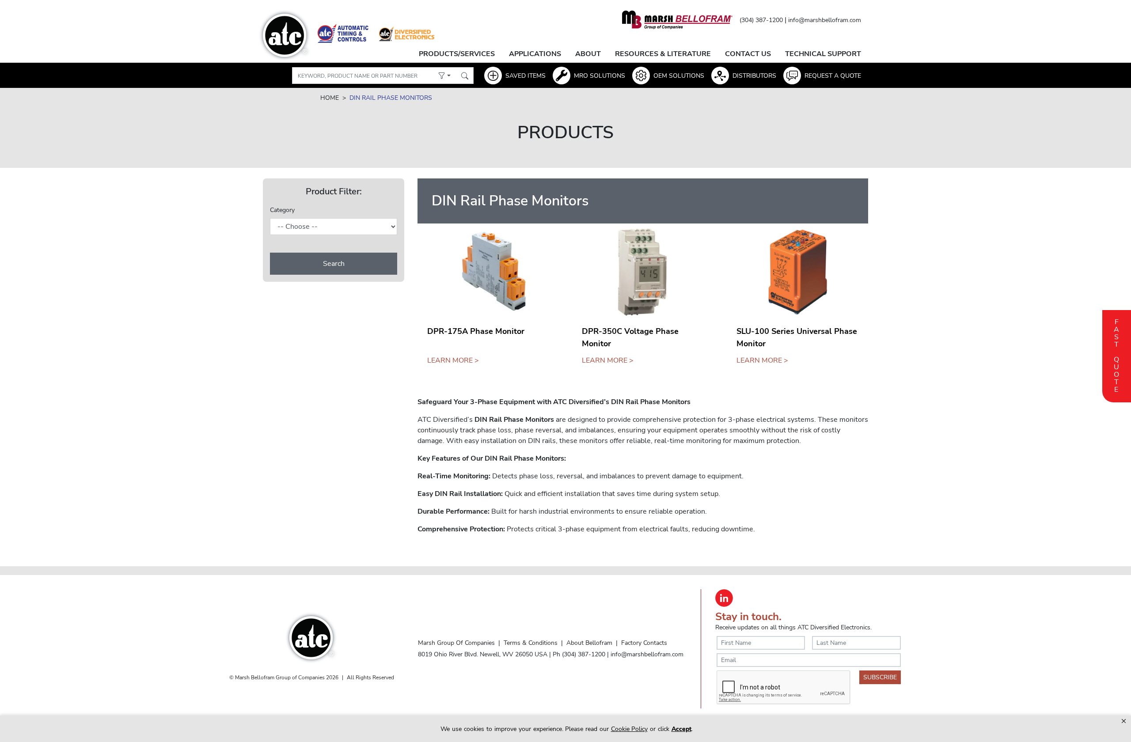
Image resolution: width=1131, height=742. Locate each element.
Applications (535, 54)
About (588, 54)
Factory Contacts (644, 642)
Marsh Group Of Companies (456, 642)
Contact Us (748, 54)
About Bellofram (589, 642)
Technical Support (823, 54)
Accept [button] (681, 729)
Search (334, 264)
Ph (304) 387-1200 (579, 654)
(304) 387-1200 (761, 20)
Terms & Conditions (531, 642)
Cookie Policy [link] (629, 729)
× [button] (1124, 721)
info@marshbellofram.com (824, 20)
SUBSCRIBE (880, 677)
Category (282, 210)
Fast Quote (1116, 354)
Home (329, 98)
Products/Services (457, 54)
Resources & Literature (663, 54)
